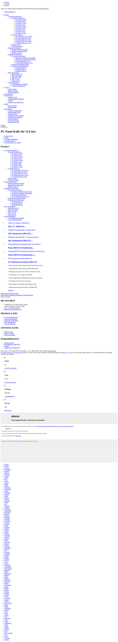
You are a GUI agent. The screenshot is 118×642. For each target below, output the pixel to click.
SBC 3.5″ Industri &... (16, 226)
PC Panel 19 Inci (20, 21)
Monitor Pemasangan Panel (20, 49)
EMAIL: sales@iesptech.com (13, 309)
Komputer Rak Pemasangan (20, 66)
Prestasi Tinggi (16, 44)
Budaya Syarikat (13, 91)
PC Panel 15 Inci (20, 28)
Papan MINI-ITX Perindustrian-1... (21, 255)
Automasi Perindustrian (15, 110)
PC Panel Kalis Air (17, 34)
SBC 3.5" (65, 352)
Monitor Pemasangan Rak (19, 51)
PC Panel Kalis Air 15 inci (23, 43)
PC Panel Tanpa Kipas (18, 18)
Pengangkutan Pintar (14, 112)
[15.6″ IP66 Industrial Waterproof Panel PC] (20, 258)
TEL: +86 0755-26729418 (12, 308)
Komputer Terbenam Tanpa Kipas (25, 58)
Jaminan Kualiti (12, 97)
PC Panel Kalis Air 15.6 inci (23, 41)
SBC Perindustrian (13, 72)
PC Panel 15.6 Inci (20, 26)
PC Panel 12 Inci (20, 30)
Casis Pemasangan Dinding (20, 84)
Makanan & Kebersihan (15, 117)
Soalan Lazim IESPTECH (16, 102)
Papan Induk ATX (17, 74)
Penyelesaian (8, 109)
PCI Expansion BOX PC (22, 61)
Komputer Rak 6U (20, 68)
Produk (6, 15)
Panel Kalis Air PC (20, 352)
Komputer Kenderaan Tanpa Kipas (25, 59)
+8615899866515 (9, 396)
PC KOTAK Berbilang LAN (24, 63)
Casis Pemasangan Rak (18, 86)
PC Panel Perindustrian (15, 16)
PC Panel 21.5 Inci (20, 20)
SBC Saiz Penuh (17, 76)
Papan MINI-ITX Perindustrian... (21, 248)
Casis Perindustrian (13, 82)
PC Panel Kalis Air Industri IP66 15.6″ (23, 262)
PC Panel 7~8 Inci (20, 33)
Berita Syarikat (12, 105)
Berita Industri (12, 107)
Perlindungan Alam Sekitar (16, 115)
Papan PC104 (16, 81)
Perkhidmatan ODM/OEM (16, 99)
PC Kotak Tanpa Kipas (18, 56)
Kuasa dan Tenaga (13, 120)
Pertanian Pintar (12, 114)
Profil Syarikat (12, 89)
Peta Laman (52, 351)
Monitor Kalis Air (17, 53)
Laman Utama (8, 136)
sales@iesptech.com (10, 382)
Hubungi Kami (8, 94)
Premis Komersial (13, 119)
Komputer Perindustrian (15, 54)
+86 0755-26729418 (10, 368)
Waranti (10, 101)
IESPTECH (7, 410)
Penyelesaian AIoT (13, 122)
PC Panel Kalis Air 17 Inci (23, 39)
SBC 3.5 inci (15, 79)
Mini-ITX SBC (16, 77)
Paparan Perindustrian (14, 48)
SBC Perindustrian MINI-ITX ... (20, 233)
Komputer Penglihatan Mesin (20, 64)
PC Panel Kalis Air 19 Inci (23, 38)
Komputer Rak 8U (20, 71)
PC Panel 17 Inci (20, 25)
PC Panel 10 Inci (20, 31)
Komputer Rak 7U (20, 69)
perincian (10, 290)
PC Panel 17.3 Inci (20, 23)
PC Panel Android (17, 46)
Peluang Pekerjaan (13, 92)
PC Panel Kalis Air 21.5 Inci (23, 36)
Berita (6, 104)
